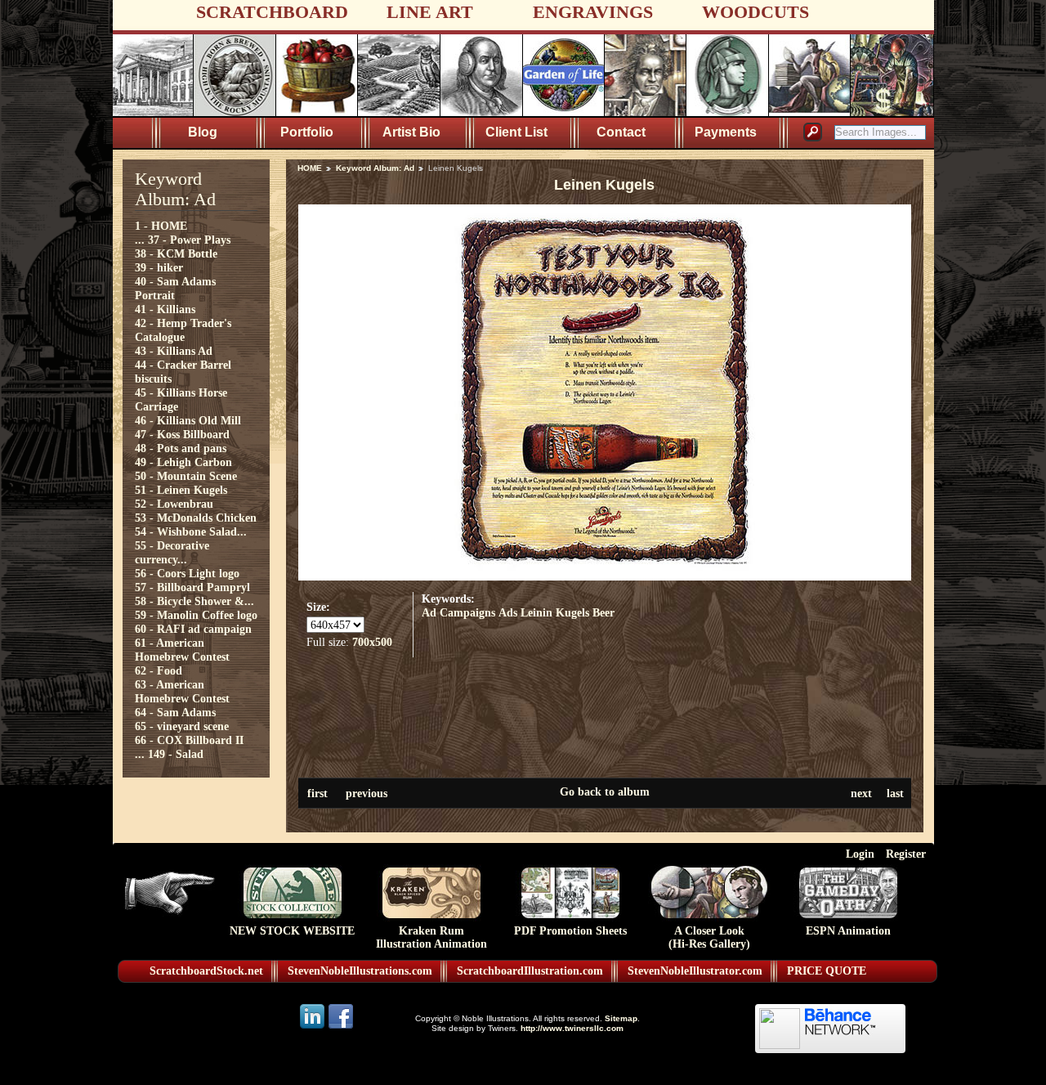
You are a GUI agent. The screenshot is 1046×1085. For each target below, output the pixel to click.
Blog (202, 132)
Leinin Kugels (555, 612)
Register (906, 853)
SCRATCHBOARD (272, 12)
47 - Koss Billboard (182, 434)
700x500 (372, 641)
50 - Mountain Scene (186, 475)
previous (366, 793)
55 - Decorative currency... (172, 552)
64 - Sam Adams (175, 712)
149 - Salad (175, 753)
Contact (621, 132)
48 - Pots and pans (180, 448)
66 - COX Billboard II (189, 739)
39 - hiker (159, 267)
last (895, 793)
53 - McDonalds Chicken (196, 517)
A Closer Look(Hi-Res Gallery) (709, 937)
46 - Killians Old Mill (188, 420)
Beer (603, 612)
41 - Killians (165, 309)
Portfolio (306, 132)
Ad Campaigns (458, 612)
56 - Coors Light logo (187, 573)
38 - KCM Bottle (176, 253)
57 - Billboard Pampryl (192, 587)
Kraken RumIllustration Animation (431, 937)
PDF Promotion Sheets (570, 931)
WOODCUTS (755, 12)
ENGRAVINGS (593, 12)
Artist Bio (411, 132)
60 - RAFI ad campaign (193, 628)
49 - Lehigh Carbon (183, 462)
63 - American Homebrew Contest (182, 691)
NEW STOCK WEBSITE (292, 931)
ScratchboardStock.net (206, 971)
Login (860, 853)
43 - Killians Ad (173, 350)
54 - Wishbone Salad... (191, 531)
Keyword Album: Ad (375, 168)
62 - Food (158, 670)
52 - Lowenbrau (174, 503)
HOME (309, 168)
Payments (726, 132)
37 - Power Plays (189, 239)
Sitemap (621, 1018)
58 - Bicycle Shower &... (194, 601)
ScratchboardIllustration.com (530, 971)
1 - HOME (161, 225)
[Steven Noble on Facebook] (341, 1027)
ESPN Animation (848, 931)
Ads (507, 612)
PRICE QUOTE (826, 971)
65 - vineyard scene (182, 726)
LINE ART (430, 12)
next (861, 793)
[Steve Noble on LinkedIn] (313, 1027)
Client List (516, 132)
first (317, 793)
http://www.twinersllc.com (572, 1028)
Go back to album (605, 791)
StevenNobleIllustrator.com (695, 971)
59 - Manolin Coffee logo (196, 614)
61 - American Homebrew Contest (182, 649)
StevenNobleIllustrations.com (360, 971)
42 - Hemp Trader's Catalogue (183, 329)
